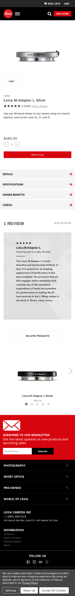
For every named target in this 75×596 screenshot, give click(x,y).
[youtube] (40, 562)
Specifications (13, 184)
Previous (4, 370)
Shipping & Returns (12, 541)
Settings (10, 590)
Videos (7, 205)
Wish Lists (54, 3)
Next (70, 370)
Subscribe (42, 451)
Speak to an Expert (12, 537)
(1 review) (26, 105)
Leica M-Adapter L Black (37, 395)
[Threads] (47, 562)
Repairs (7, 544)
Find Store (62, 13)
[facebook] (28, 562)
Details (8, 174)
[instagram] (34, 562)
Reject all (29, 590)
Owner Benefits (14, 195)
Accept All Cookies (54, 590)
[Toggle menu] (17, 14)
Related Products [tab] (37, 336)
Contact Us (9, 534)
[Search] (50, 14)
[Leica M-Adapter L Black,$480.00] (37, 368)
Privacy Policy (30, 582)
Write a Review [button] (39, 106)
